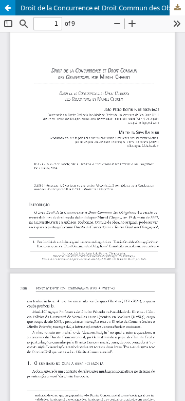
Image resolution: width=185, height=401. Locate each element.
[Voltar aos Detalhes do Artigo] (7, 7)
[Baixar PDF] (177, 7)
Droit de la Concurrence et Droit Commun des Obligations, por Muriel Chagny (103, 7)
